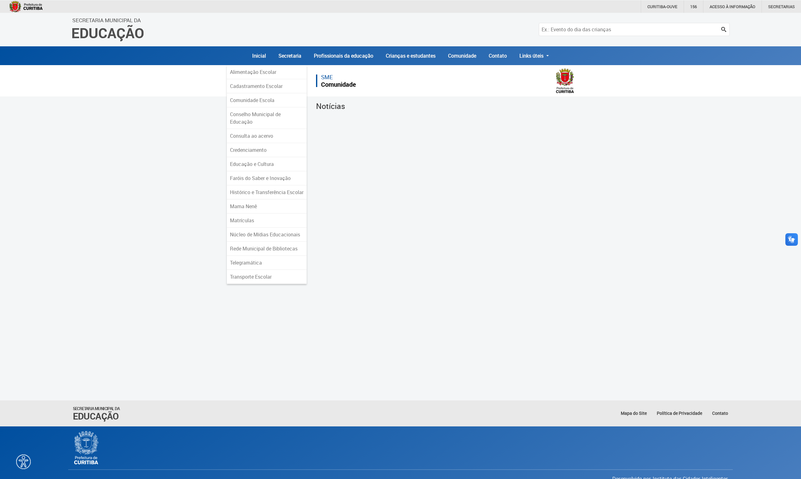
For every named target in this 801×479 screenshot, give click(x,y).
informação (732, 6)
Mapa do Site (634, 413)
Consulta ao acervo (251, 135)
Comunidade (462, 55)
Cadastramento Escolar (256, 86)
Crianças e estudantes (411, 55)
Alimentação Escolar (253, 72)
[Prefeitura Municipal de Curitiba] (86, 447)
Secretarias (781, 6)
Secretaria (289, 55)
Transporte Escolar (251, 276)
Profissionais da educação (343, 55)
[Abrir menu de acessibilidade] (23, 462)
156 (693, 6)
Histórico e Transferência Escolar (267, 192)
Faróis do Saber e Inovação (260, 178)
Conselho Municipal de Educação (255, 118)
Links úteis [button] (532, 55)
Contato (498, 55)
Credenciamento (248, 150)
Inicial (259, 55)
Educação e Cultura (252, 164)
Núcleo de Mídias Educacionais (265, 234)
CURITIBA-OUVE (662, 6)
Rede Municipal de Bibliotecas (264, 248)
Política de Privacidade (679, 413)
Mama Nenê (243, 206)
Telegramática (246, 262)
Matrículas (242, 220)
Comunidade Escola (252, 100)
